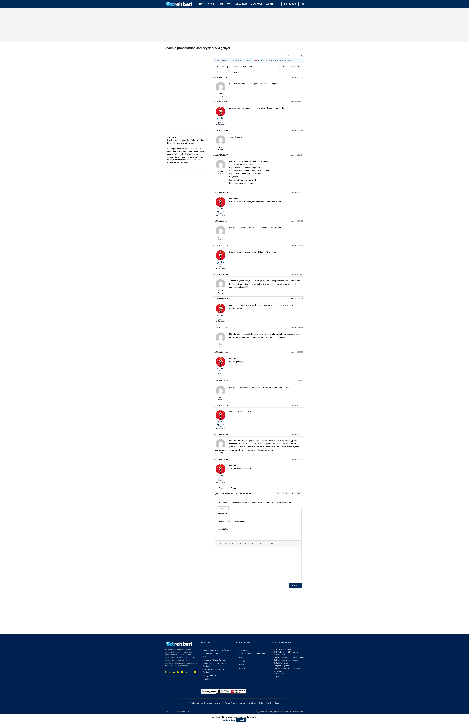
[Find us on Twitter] (169, 672)
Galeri (269, 4)
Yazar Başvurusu (239, 703)
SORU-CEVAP (256, 4)
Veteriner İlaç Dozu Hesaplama (201, 703)
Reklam (261, 703)
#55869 (300, 130)
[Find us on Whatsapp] (190, 672)
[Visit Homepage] (179, 3)
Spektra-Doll (243, 650)
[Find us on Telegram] (195, 672)
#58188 (300, 245)
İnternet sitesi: (223, 529)
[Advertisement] (234, 25)
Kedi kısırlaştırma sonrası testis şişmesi (289, 657)
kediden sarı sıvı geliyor (296, 56)
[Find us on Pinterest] (178, 672)
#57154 (300, 155)
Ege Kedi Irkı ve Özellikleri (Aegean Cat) (215, 654)
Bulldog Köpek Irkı (209, 675)
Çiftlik (211, 4)
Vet (228, 4)
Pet (201, 4)
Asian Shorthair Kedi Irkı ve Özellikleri (216, 650)
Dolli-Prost (242, 668)
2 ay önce (251, 60)
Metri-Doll (241, 661)
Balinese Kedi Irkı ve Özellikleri (214, 660)
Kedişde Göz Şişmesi (282, 663)
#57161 (300, 192)
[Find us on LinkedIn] (174, 672)
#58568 (300, 327)
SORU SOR (290, 4)
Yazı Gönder (251, 703)
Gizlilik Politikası (229, 720)
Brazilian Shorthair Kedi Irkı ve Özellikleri (214, 664)
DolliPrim (241, 657)
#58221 (300, 274)
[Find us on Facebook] (165, 672)
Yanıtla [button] (293, 77)
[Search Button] (303, 4)
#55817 (300, 77)
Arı (221, 4)
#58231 (300, 299)
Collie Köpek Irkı (208, 679)
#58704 (300, 405)
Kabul (241, 720)
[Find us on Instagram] (186, 672)
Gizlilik (268, 703)
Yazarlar (227, 703)
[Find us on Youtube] (182, 672)
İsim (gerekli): (223, 514)
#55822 (300, 101)
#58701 (300, 381)
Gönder (295, 586)
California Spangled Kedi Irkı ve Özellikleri (214, 670)
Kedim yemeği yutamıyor (283, 649)
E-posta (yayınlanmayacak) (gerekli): (232, 521)
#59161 (300, 434)
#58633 (300, 352)
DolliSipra (241, 664)
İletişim (276, 703)
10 (299, 66)
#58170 (300, 221)
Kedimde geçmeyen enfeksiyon (286, 660)
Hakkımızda (218, 703)
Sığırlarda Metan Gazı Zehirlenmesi (251, 653)
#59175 (300, 459)
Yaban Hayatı (241, 4)
